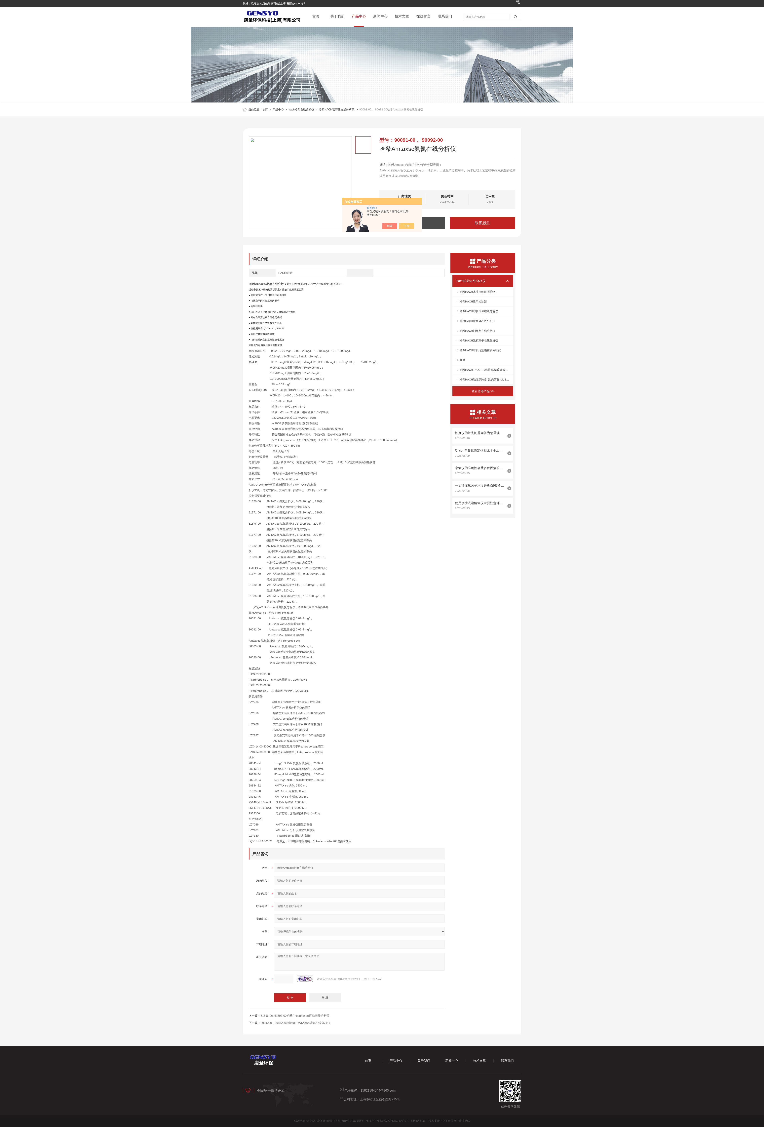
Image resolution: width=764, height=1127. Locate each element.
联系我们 (445, 16)
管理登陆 (464, 1120)
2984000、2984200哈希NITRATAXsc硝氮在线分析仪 (295, 1023)
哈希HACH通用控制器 (473, 301)
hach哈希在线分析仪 (301, 109)
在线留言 (423, 16)
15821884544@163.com (378, 1090)
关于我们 (337, 16)
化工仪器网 (449, 1120)
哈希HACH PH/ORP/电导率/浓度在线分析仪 (486, 369)
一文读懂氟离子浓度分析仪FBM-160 (480, 485)
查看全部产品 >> (483, 391)
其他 (462, 360)
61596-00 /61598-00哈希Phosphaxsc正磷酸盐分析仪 (295, 1015)
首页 (316, 16)
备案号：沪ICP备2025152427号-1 (387, 1120)
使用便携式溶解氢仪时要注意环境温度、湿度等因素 (480, 503)
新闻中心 (380, 16)
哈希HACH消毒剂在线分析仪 (477, 330)
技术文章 (402, 16)
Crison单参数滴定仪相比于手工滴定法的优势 (480, 450)
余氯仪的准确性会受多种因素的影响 (480, 468)
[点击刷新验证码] (305, 979)
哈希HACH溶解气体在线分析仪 (479, 311)
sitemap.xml (418, 1120)
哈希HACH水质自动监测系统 (477, 291)
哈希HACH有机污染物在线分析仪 (480, 350)
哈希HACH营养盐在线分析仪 (337, 109)
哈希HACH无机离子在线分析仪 (479, 340)
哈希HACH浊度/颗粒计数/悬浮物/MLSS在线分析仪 (486, 379)
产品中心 (359, 16)
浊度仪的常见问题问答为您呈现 (477, 433)
